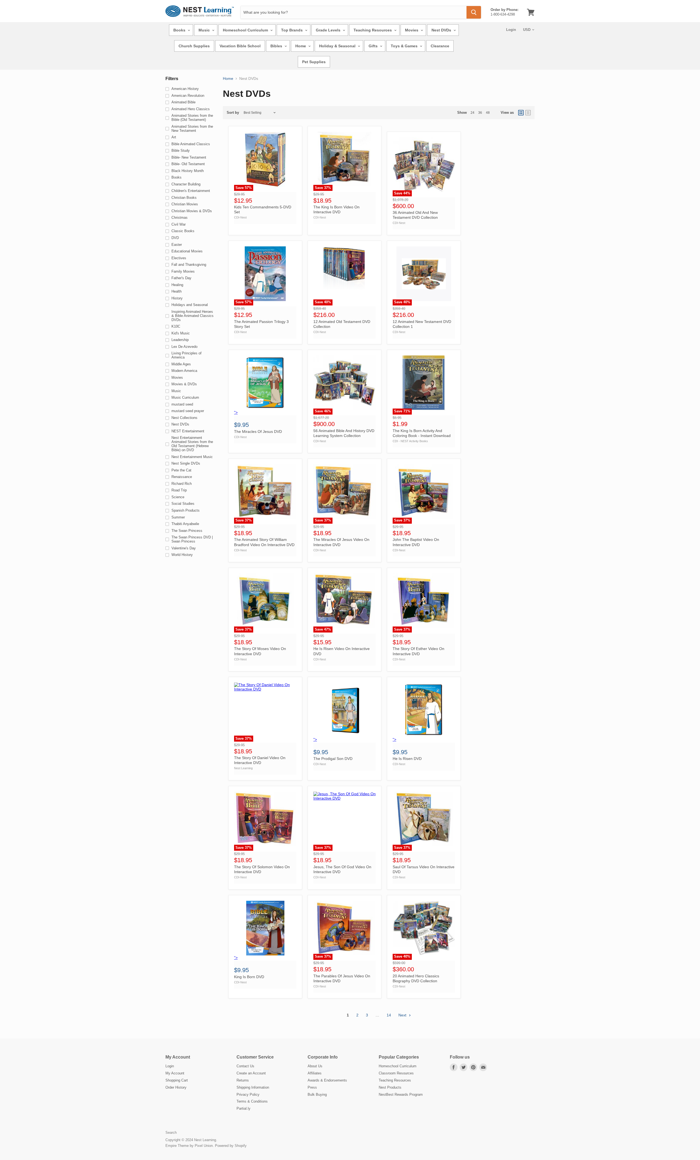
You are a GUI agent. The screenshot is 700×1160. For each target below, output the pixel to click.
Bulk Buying (317, 1094)
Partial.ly (243, 1108)
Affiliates (315, 1073)
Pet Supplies (314, 62)
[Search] (473, 12)
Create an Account (251, 1073)
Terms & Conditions (252, 1101)
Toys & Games (405, 46)
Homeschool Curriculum (246, 30)
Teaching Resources (373, 30)
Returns (243, 1080)
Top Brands (292, 30)
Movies (412, 30)
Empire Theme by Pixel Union (189, 1146)
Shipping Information (253, 1087)
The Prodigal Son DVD (332, 758)
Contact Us (245, 1066)
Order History (175, 1087)
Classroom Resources (396, 1073)
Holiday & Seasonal (338, 46)
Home (301, 46)
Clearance (440, 46)
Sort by (233, 113)
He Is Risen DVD (407, 758)
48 (488, 113)
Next (402, 1015)
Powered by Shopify (231, 1146)
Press (312, 1087)
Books (179, 30)
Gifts (374, 46)
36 (480, 113)
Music (205, 30)
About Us (315, 1066)
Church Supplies (194, 46)
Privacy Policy (248, 1094)
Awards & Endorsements (327, 1080)
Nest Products (390, 1087)
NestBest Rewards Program (401, 1094)
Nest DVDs (441, 30)
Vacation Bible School (240, 46)
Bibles (276, 46)
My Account (174, 1073)
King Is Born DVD (249, 977)
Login (511, 30)
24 (472, 113)
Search (171, 1132)
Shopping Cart (176, 1080)
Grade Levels (329, 30)
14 (389, 1015)
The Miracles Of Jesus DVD (258, 431)
